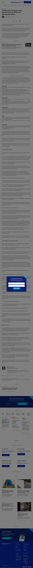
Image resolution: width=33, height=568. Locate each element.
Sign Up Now (16, 288)
